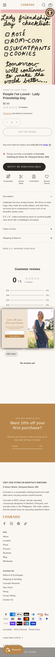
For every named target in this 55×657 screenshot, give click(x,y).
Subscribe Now (14, 336)
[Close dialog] (51, 311)
